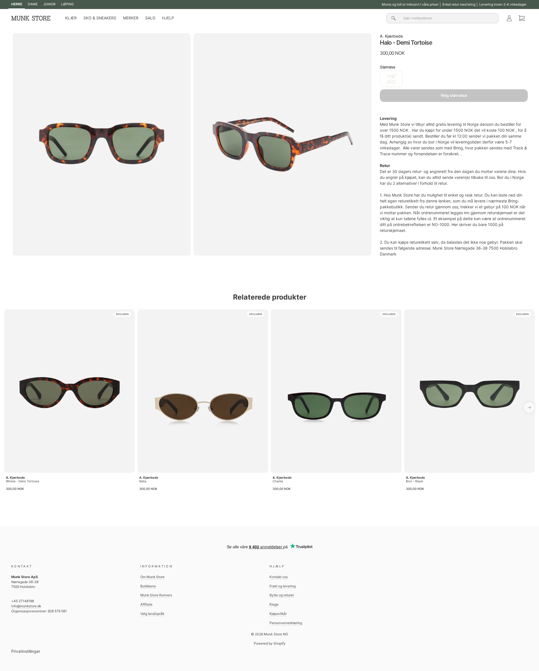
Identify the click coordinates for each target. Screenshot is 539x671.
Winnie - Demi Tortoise (22, 481)
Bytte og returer (282, 595)
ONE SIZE (391, 79)
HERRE (16, 4)
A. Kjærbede (391, 36)
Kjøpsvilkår (278, 613)
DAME (33, 4)
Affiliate (146, 604)
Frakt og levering (283, 586)
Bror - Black (414, 481)
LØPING (67, 4)
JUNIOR (49, 4)
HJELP (168, 18)
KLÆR (71, 18)
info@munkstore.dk (26, 606)
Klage (274, 604)
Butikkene (148, 586)
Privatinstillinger (25, 651)
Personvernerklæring (286, 623)
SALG (150, 18)
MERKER (130, 18)
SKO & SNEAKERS (99, 18)
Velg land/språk (152, 613)
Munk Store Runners (156, 595)
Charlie (278, 481)
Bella (142, 481)
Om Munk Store (152, 577)
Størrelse (387, 67)
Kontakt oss (279, 577)
